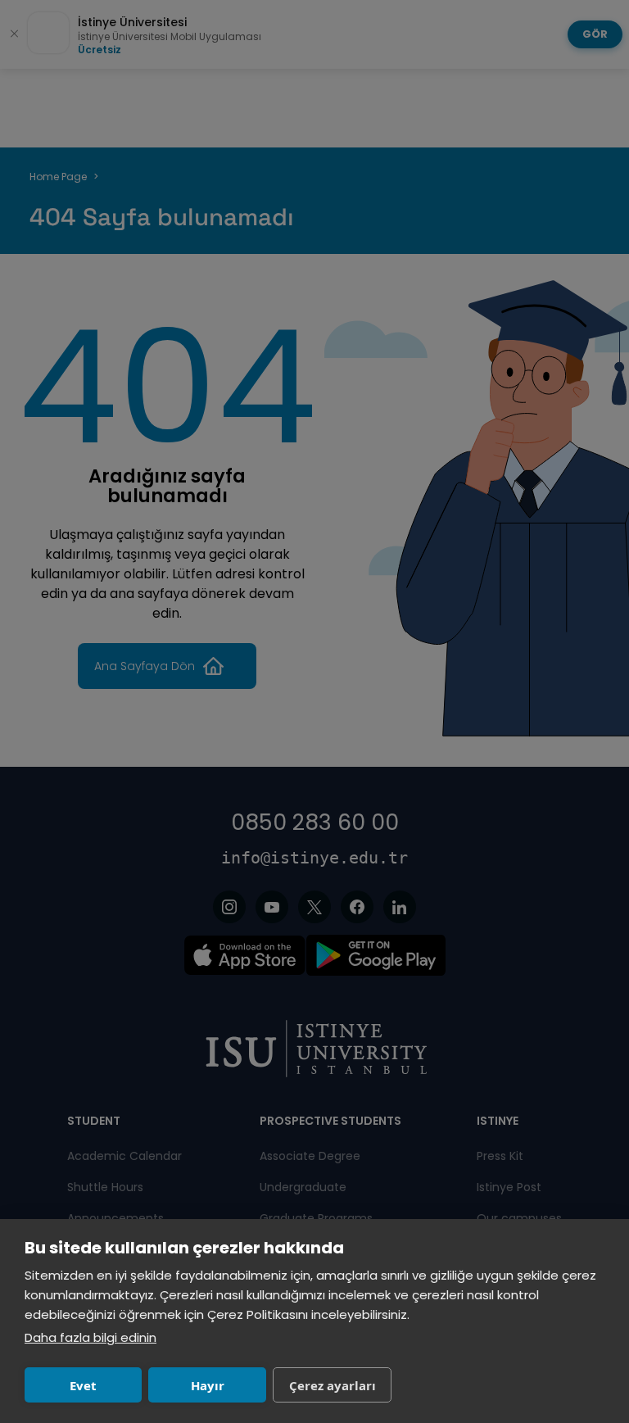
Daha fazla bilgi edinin (90, 1337)
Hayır (207, 1385)
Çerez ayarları (332, 1385)
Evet (83, 1385)
